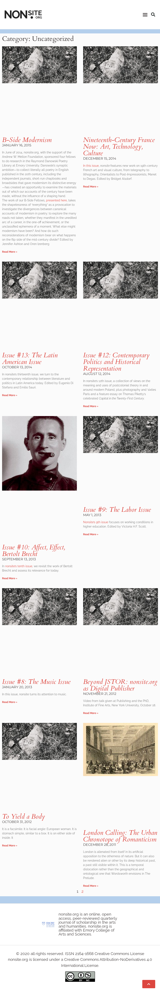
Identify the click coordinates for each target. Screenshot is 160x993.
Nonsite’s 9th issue (95, 522)
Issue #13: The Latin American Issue (30, 358)
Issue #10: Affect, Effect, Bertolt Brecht (33, 550)
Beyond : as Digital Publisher (120, 685)
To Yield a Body (23, 816)
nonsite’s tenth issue (18, 566)
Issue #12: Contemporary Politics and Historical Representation (116, 362)
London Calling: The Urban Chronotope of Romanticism (120, 836)
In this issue (91, 165)
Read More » (9, 251)
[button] (145, 14)
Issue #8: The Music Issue (36, 681)
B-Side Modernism (27, 139)
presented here (56, 200)
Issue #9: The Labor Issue (117, 509)
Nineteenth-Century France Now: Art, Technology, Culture (119, 146)
